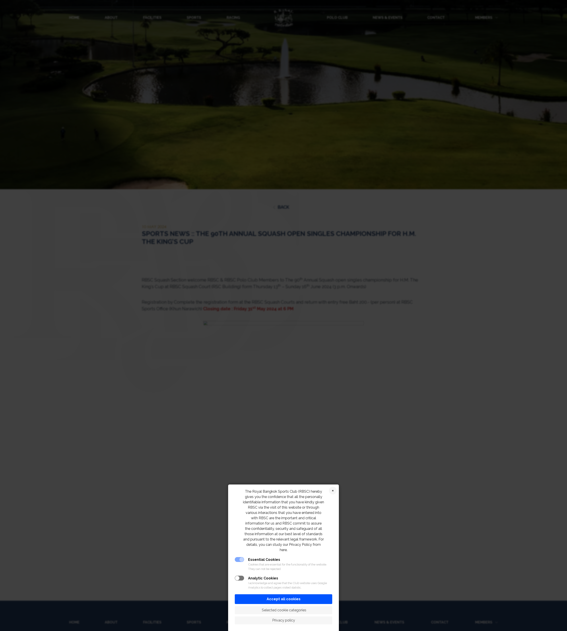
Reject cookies (333, 490)
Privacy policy (283, 620)
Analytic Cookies (263, 578)
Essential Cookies (264, 560)
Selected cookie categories (283, 610)
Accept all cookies (284, 599)
